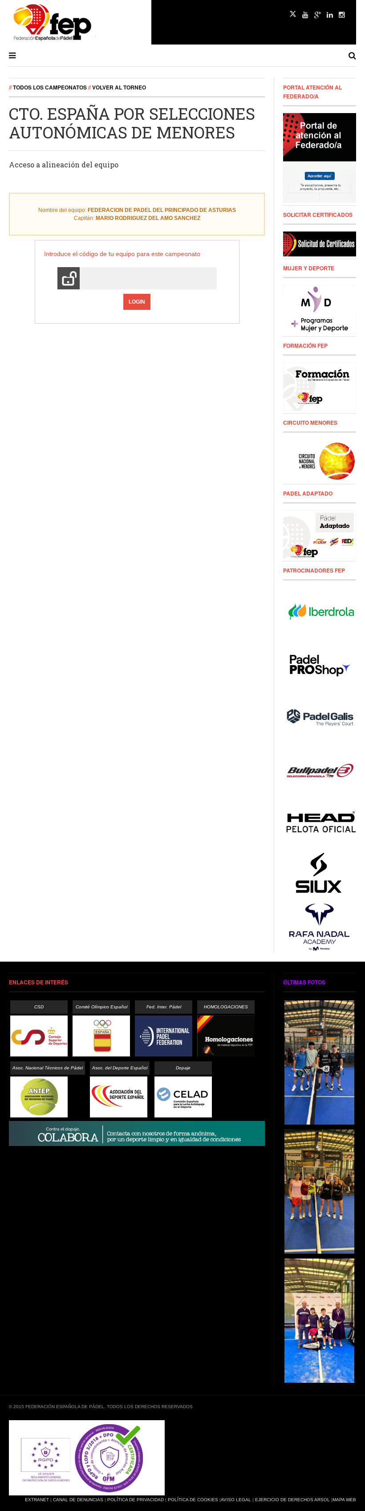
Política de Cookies (193, 1499)
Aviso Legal (236, 1499)
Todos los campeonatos (50, 87)
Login (137, 302)
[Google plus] (317, 15)
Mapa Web (344, 1499)
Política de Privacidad (135, 1499)
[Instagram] (342, 15)
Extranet (37, 1499)
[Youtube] (305, 15)
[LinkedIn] (330, 15)
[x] (292, 13)
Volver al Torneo (119, 87)
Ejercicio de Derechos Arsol (292, 1499)
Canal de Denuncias (78, 1499)
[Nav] (12, 56)
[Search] (352, 56)
